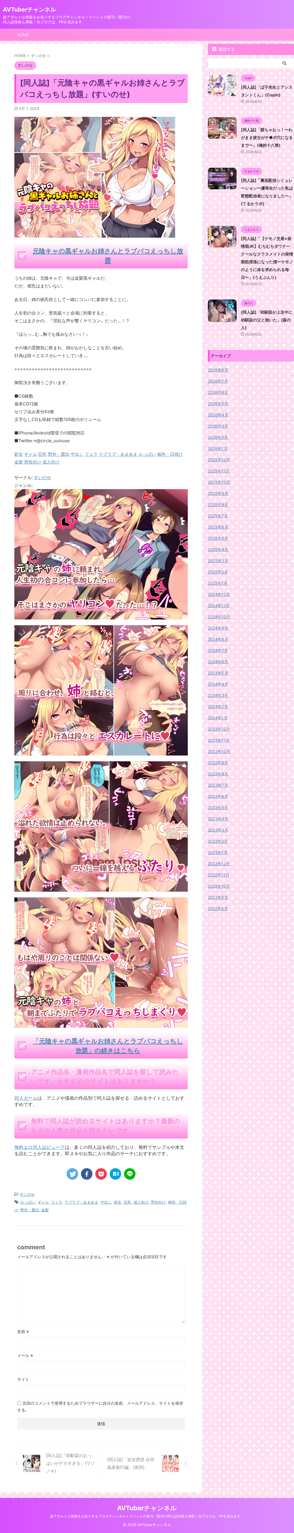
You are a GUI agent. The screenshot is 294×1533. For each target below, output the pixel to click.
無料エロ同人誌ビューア (39, 1147)
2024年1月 (218, 717)
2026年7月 (218, 381)
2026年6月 (218, 392)
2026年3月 (218, 426)
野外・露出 (29, 1210)
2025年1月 (218, 583)
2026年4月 (218, 414)
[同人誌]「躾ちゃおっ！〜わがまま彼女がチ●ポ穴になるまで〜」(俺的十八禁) (267, 137)
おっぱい (27, 1202)
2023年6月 (218, 796)
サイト (23, 1379)
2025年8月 (218, 504)
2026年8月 (218, 369)
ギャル (43, 1202)
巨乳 (127, 1202)
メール (25, 1355)
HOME (23, 35)
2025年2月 (218, 571)
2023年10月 (219, 751)
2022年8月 (218, 908)
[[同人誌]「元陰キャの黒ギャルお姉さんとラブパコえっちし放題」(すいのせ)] (115, 1174)
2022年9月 (218, 897)
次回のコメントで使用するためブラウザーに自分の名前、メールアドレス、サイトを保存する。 (100, 1406)
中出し (106, 1202)
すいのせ (42, 477)
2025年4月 (218, 549)
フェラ (56, 1202)
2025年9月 (218, 493)
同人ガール (25, 1098)
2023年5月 (218, 807)
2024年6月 (218, 661)
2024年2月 (218, 706)
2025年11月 (219, 470)
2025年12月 (219, 459)
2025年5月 (218, 538)
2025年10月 (219, 482)
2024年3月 (218, 695)
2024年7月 (218, 650)
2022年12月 (219, 863)
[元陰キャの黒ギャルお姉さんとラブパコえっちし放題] (101, 615)
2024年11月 (219, 605)
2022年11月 (218, 874)
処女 (117, 1202)
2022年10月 (219, 886)
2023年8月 (218, 773)
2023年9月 (218, 762)
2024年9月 (218, 628)
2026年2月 (218, 437)
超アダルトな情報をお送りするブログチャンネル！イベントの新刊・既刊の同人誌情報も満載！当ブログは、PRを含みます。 (147, 1516)
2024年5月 (218, 672)
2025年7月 (218, 515)
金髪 (45, 1210)
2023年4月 (218, 818)
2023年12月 (219, 729)
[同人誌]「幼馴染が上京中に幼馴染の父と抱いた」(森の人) (267, 320)
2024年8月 (218, 639)
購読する (226, 49)
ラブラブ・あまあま (81, 1202)
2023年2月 (218, 841)
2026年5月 (218, 403)
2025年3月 (218, 560)
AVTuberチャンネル (29, 9)
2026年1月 (218, 448)
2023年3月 (218, 829)
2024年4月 (218, 684)
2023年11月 (219, 740)
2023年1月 (218, 852)
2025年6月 (218, 527)
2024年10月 (219, 616)
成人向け (141, 1202)
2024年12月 (219, 594)
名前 (23, 1331)
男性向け (158, 1202)
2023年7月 (218, 785)
